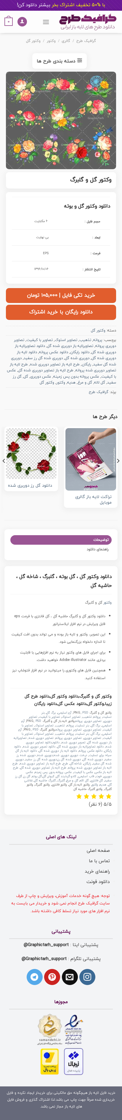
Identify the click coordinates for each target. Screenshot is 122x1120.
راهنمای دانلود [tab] (98, 549)
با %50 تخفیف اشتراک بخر (61, 5)
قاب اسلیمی (86, 776)
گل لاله (99, 382)
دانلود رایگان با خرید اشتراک (61, 312)
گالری (66, 41)
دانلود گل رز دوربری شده (30, 486)
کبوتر (51, 776)
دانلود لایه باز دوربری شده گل (58, 751)
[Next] (4, 472)
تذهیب (85, 340)
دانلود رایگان (79, 352)
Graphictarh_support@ (46, 945)
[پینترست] (52, 977)
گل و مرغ (85, 382)
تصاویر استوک (66, 340)
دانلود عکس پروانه (53, 352)
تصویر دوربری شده (73, 742)
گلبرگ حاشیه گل (44, 780)
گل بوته (37, 776)
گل (26, 376)
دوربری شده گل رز (69, 759)
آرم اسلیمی (64, 713)
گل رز (26, 776)
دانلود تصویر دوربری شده (39, 746)
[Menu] (45, 22)
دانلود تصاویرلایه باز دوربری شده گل (80, 746)
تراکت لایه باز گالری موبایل (93, 499)
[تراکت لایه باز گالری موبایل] (90, 459)
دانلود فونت (98, 882)
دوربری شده (45, 755)
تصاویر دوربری (93, 730)
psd (85, 713)
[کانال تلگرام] (35, 977)
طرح (65, 763)
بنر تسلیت (82, 725)
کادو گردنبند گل (66, 776)
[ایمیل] (70, 977)
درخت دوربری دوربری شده (70, 755)
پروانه (97, 340)
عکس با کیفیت (83, 772)
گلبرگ (61, 780)
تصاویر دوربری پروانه (88, 721)
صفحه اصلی (98, 850)
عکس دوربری (40, 376)
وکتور (51, 41)
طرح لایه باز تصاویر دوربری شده (55, 364)
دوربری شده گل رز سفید (43, 358)
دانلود (56, 742)
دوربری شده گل (77, 358)
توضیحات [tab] (101, 540)
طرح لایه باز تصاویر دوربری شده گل (45, 370)
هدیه (71, 382)
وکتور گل (33, 41)
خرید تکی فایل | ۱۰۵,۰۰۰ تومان (61, 295)
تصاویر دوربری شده (41, 738)
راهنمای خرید (97, 871)
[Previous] (118, 472)
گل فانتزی (96, 780)
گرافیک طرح (86, 41)
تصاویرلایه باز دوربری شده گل (70, 346)
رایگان (86, 364)
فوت (99, 776)
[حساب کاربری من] (22, 22)
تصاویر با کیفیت (39, 340)
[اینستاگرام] (87, 977)
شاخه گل (76, 763)
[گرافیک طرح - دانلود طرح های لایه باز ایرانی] (88, 21)
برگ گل (51, 713)
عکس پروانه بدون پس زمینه (76, 376)
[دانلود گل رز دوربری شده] (31, 453)
